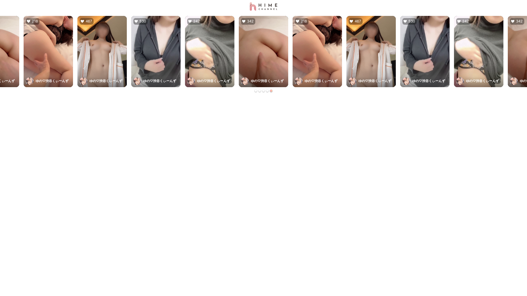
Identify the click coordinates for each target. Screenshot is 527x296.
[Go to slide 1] (256, 91)
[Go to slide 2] (260, 91)
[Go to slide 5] (271, 91)
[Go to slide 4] (267, 91)
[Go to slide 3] (263, 91)
